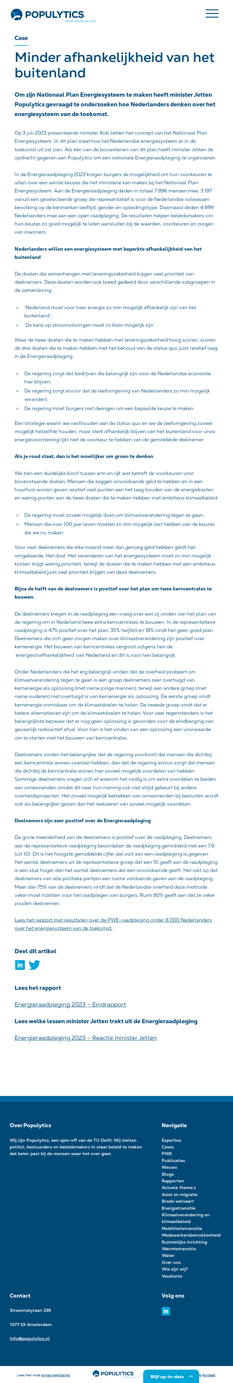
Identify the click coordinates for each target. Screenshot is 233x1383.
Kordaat (208, 1375)
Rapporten (173, 1181)
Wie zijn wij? (175, 1269)
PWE (167, 1153)
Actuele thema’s (179, 1187)
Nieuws (169, 1167)
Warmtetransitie (179, 1248)
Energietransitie (178, 1208)
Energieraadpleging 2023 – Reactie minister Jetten (86, 1038)
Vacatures (172, 1276)
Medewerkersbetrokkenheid (191, 1235)
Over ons (171, 1262)
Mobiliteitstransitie (182, 1228)
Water (168, 1255)
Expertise (171, 1140)
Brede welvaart (178, 1201)
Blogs (168, 1174)
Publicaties (173, 1160)
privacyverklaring (55, 1375)
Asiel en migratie (180, 1194)
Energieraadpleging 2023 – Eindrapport (70, 1004)
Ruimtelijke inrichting (184, 1242)
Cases (168, 1147)
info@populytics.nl (30, 1338)
